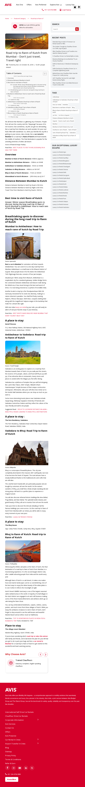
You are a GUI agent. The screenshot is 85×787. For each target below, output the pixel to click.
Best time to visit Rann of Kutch (18, 82)
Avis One (19, 5)
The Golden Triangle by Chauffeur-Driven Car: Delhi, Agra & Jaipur (65, 47)
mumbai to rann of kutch (60, 130)
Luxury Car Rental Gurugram (61, 175)
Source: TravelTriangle (22, 103)
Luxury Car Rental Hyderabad (61, 178)
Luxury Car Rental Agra (59, 152)
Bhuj (73, 107)
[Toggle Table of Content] (43, 73)
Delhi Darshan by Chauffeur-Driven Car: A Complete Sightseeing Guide (65, 69)
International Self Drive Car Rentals (19, 712)
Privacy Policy (10, 755)
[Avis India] (42, 690)
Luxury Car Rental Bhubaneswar (62, 164)
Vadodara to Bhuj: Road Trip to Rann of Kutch (22, 107)
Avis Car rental (57, 105)
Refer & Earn (10, 763)
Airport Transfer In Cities (15, 744)
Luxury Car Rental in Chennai (22, 517)
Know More (11, 779)
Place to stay (14, 117)
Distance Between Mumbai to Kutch (19, 80)
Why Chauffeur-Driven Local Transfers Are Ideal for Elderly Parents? (65, 52)
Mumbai (55, 124)
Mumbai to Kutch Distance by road (63, 127)
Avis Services (10, 724)
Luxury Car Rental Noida (60, 196)
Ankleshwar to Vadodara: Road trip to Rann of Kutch (24, 102)
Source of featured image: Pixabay (25, 76)
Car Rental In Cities (12, 740)
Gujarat (55, 121)
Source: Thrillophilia (21, 115)
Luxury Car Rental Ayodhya (60, 158)
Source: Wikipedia (21, 109)
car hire (55, 115)
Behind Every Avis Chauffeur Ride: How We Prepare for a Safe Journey (65, 74)
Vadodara (73, 133)
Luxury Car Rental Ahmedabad (61, 155)
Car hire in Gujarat (64, 115)
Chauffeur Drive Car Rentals (16, 716)
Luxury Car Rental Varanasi (60, 204)
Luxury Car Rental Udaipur (60, 201)
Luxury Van (70, 5)
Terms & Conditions (13, 759)
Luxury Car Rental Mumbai (60, 193)
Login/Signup (66, 10)
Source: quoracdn (20, 97)
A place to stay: (15, 99)
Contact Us (9, 728)
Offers (29, 5)
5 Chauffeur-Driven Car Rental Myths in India (65, 56)
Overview (11, 78)
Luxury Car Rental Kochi (59, 184)
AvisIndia (65, 105)
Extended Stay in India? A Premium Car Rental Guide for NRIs (64, 43)
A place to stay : (15, 105)
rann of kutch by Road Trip (60, 133)
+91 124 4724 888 (50, 10)
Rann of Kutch (72, 130)
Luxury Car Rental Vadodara (61, 207)
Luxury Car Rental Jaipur (60, 181)
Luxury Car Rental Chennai (60, 169)
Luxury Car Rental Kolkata (60, 187)
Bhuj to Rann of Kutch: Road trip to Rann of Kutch (23, 113)
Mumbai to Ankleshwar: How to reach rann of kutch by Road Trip (26, 95)
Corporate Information (14, 720)
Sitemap (8, 751)
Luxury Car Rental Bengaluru (61, 161)
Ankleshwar (56, 97)
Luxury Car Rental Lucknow (60, 190)
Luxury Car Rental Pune (59, 198)
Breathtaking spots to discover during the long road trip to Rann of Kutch (27, 91)
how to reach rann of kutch (66, 121)
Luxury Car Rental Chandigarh (61, 166)
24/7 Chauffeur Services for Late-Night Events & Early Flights (64, 79)
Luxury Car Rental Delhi (59, 172)
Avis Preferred (40, 5)
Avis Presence (10, 736)
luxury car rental (20, 307)
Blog (7, 748)
